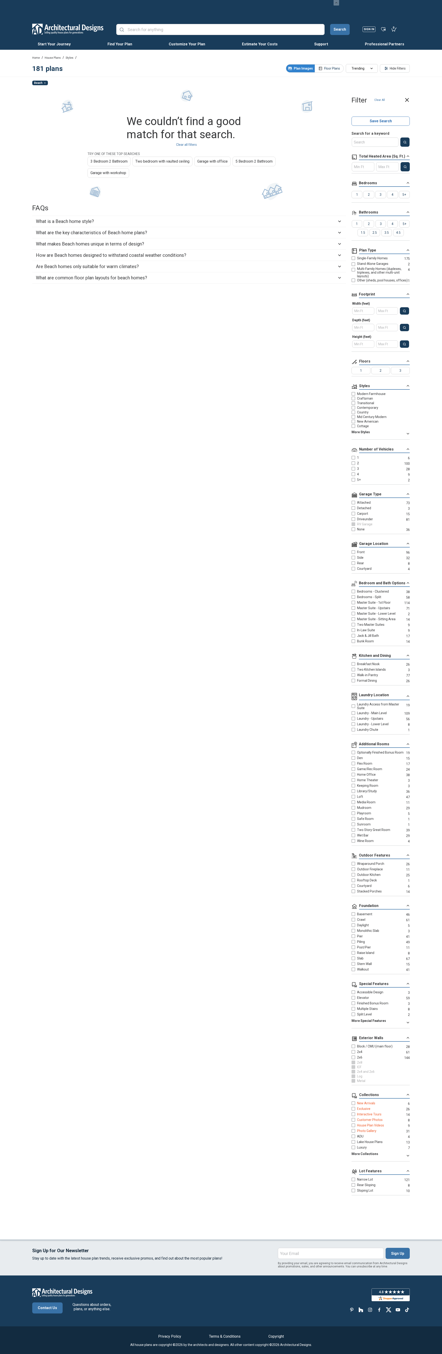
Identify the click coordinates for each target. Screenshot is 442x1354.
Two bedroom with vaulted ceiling (162, 161)
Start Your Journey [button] (54, 44)
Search (340, 29)
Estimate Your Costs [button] (260, 44)
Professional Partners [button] (384, 44)
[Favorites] (383, 29)
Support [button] (321, 44)
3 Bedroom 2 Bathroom (109, 161)
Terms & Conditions (225, 1336)
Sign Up (397, 1253)
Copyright (276, 1336)
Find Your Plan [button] (120, 44)
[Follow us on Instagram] (370, 1310)
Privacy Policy (169, 1336)
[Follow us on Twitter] (388, 1310)
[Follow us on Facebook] (379, 1310)
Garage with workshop (108, 173)
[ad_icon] (67, 29)
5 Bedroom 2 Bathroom (254, 161)
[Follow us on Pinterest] (352, 1310)
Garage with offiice (212, 161)
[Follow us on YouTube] (398, 1310)
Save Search (381, 121)
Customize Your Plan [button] (187, 44)
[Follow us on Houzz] (361, 1310)
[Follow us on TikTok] (407, 1310)
